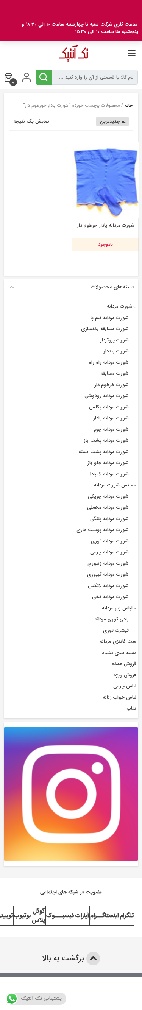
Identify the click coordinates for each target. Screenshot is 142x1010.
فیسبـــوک (60, 915)
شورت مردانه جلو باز (108, 463)
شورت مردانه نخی (110, 597)
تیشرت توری (116, 630)
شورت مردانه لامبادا (109, 474)
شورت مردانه (120, 306)
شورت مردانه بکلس (109, 407)
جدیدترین (110, 121)
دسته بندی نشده (119, 653)
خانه (129, 105)
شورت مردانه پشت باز (106, 440)
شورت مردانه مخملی (108, 507)
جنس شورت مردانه (113, 485)
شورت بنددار (116, 351)
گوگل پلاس (38, 915)
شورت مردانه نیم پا (110, 318)
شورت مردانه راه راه (109, 362)
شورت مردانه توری (110, 541)
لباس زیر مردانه (117, 608)
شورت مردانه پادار (111, 418)
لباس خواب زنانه (119, 697)
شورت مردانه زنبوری (108, 563)
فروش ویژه (125, 675)
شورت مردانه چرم (111, 429)
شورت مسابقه (114, 373)
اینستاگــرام (104, 915)
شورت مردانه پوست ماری (102, 530)
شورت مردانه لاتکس (108, 586)
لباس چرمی (124, 686)
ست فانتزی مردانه (118, 641)
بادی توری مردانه (111, 619)
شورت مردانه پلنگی (109, 519)
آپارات (82, 915)
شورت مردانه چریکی (108, 496)
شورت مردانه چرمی (109, 552)
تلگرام (127, 915)
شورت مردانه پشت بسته (103, 452)
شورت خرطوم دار (111, 385)
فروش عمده (124, 664)
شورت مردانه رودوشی (106, 396)
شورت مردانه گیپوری (108, 574)
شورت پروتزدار (114, 340)
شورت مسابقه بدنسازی (105, 329)
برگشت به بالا (64, 958)
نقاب (131, 708)
